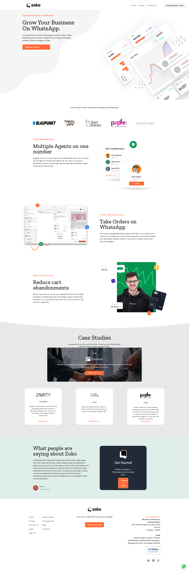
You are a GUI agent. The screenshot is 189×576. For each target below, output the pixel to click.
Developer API (48, 521)
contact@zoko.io (153, 517)
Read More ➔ (43, 421)
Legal (31, 529)
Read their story (94, 373)
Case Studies (47, 517)
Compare (46, 529)
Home (133, 5)
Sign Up (32, 533)
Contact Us (152, 5)
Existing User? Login (175, 5)
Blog (44, 525)
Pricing (141, 5)
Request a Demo (32, 47)
